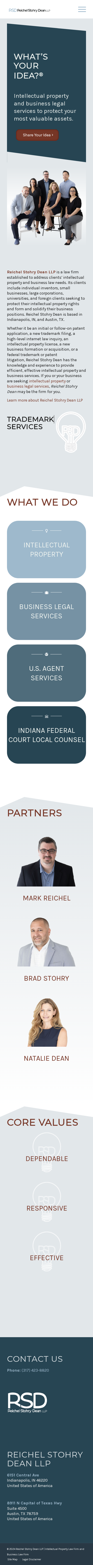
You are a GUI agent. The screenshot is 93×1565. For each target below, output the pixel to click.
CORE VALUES (42, 1122)
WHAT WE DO (42, 502)
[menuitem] (80, 9)
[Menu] (80, 9)
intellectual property (47, 381)
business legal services (28, 386)
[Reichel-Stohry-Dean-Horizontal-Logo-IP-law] (38, 9)
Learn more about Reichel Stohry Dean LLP (45, 400)
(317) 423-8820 (35, 1370)
